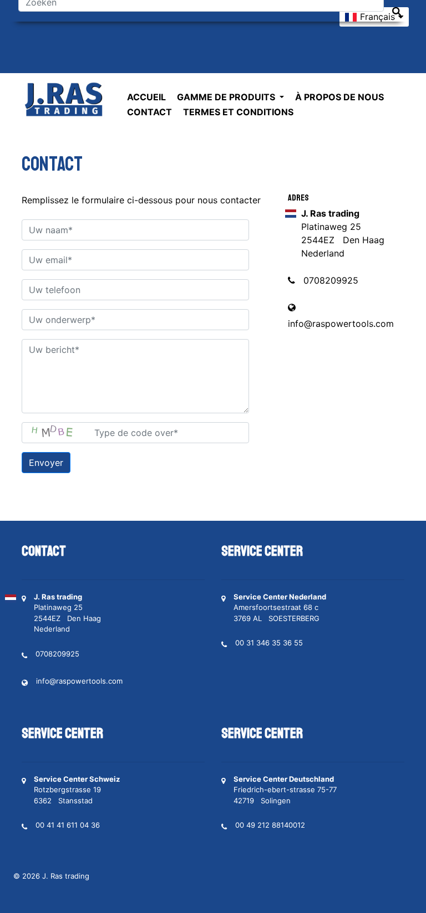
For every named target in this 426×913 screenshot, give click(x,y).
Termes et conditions (238, 111)
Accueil (146, 96)
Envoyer (46, 462)
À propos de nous (339, 96)
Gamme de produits (227, 96)
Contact (149, 111)
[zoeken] (396, 11)
